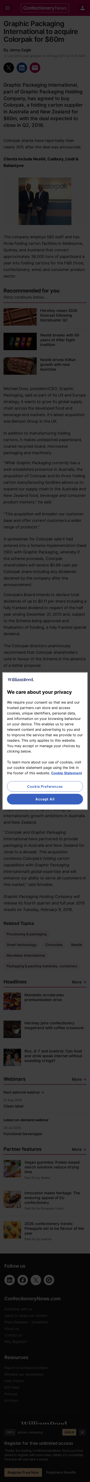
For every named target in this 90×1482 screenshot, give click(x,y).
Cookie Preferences (45, 786)
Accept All (44, 799)
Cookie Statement (66, 773)
